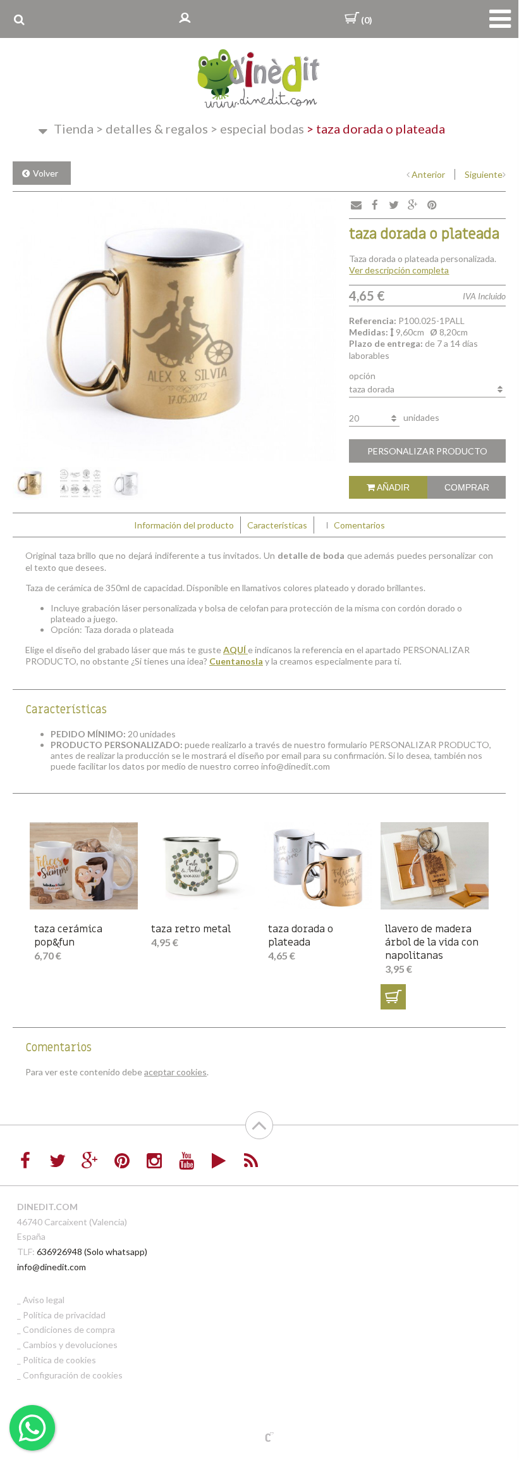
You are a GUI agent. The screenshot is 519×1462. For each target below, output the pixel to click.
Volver (45, 173)
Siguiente (484, 174)
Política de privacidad (64, 1314)
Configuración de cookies (73, 1375)
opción (362, 375)
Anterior (428, 174)
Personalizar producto (427, 451)
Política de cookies (59, 1359)
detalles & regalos (152, 128)
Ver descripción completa (399, 270)
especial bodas (257, 128)
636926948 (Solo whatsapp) (92, 1251)
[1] (393, 996)
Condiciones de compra (69, 1329)
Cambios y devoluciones (70, 1344)
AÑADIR (392, 487)
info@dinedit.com (51, 1266)
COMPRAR (466, 487)
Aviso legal (43, 1299)
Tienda (74, 128)
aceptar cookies (175, 1071)
